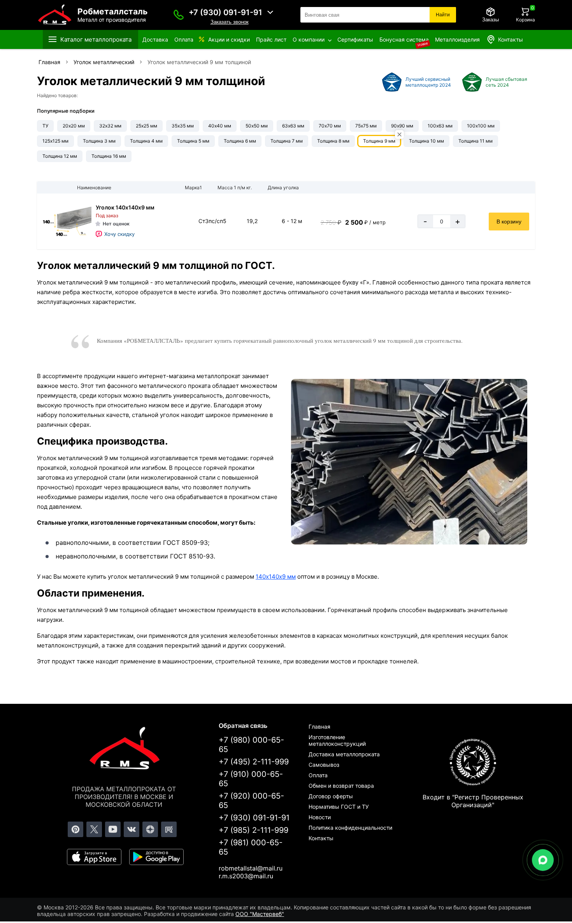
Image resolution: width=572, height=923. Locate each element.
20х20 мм (74, 126)
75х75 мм (366, 126)
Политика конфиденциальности (350, 827)
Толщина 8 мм (333, 141)
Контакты (510, 39)
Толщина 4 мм (146, 141)
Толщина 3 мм (99, 141)
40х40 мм (219, 126)
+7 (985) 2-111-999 (253, 830)
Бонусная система (404, 39)
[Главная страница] (124, 749)
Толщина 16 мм (108, 156)
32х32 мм (110, 126)
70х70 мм (330, 126)
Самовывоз (324, 764)
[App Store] (94, 857)
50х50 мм (257, 126)
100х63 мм (440, 126)
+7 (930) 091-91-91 (225, 12)
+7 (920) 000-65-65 (251, 800)
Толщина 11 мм (475, 141)
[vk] (131, 829)
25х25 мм (146, 126)
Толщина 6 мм (240, 141)
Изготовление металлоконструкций (337, 740)
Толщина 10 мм (426, 141)
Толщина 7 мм (286, 141)
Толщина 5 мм (193, 141)
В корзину (509, 221)
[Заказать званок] (179, 15)
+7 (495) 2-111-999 (254, 761)
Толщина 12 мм (59, 156)
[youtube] (113, 829)
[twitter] (94, 829)
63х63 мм (293, 126)
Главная (319, 726)
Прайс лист (271, 39)
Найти (443, 14)
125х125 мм (55, 141)
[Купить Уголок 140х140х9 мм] (66, 221)
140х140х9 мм (276, 576)
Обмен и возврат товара (341, 785)
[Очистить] (399, 134)
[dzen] (150, 829)
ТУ (45, 126)
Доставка (155, 39)
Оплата (183, 39)
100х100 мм (481, 126)
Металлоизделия (457, 39)
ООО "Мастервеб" (259, 914)
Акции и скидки (229, 39)
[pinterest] (75, 829)
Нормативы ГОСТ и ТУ (339, 806)
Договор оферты (331, 796)
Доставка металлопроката (344, 754)
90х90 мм (402, 126)
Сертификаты (355, 39)
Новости (320, 817)
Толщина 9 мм (379, 141)
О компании (309, 39)
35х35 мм (183, 126)
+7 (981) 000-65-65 (250, 847)
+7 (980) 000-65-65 (251, 744)
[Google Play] (156, 857)
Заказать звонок (230, 22)
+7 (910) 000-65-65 (251, 778)
